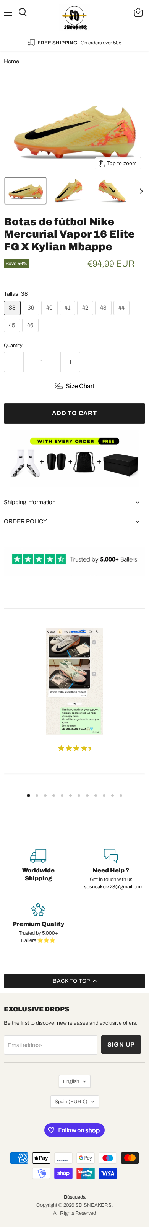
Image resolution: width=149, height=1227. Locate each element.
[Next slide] (141, 191)
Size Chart (80, 386)
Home (11, 61)
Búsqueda (75, 1197)
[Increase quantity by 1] (70, 362)
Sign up (121, 1044)
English (71, 1081)
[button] (25, 191)
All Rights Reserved (74, 1213)
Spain (71, 1101)
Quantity (13, 345)
